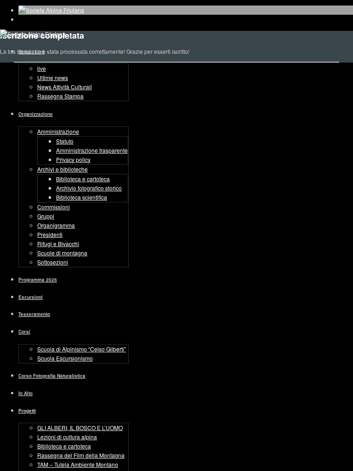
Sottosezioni (52, 262)
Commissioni (53, 207)
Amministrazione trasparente (92, 150)
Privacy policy (73, 159)
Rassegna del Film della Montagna (81, 455)
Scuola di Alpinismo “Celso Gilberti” (81, 349)
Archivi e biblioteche (62, 169)
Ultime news (52, 77)
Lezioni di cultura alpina (67, 437)
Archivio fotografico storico (89, 188)
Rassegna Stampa (60, 96)
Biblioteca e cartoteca (83, 179)
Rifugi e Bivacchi (58, 243)
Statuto (65, 141)
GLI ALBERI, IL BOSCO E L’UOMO (80, 427)
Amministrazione (58, 131)
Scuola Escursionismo (65, 358)
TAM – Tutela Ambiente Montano (77, 464)
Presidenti (50, 234)
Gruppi (45, 216)
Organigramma (56, 225)
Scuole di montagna (62, 253)
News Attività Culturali (64, 87)
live (41, 68)
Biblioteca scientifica (81, 197)
